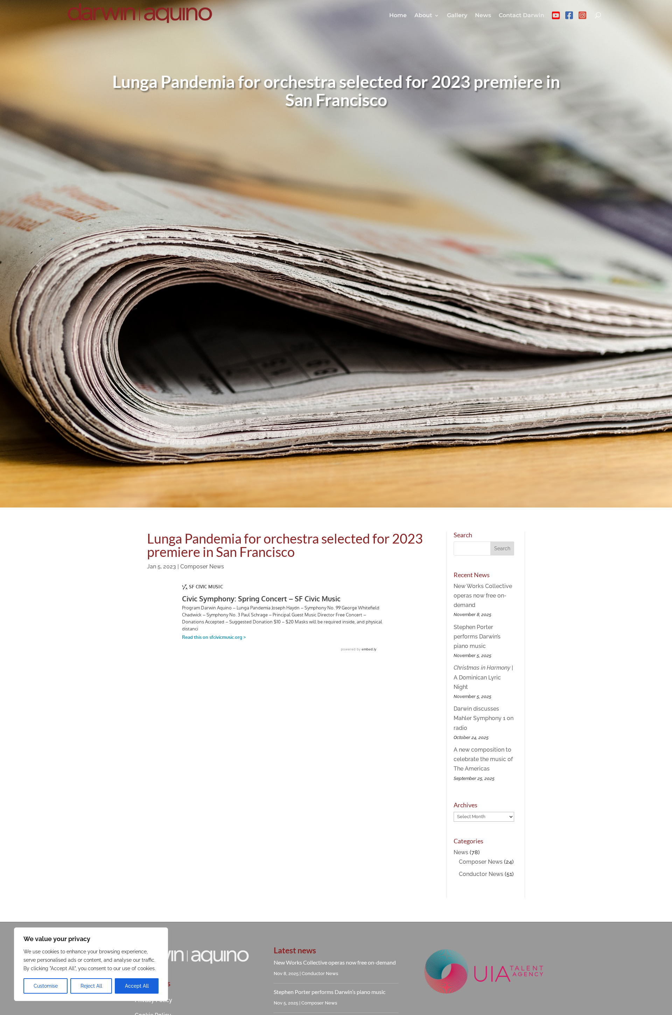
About (423, 15)
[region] (91, 964)
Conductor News (481, 874)
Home (398, 15)
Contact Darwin (521, 15)
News (483, 15)
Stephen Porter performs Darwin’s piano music (477, 636)
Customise (46, 986)
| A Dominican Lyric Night (483, 677)
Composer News (202, 566)
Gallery (457, 15)
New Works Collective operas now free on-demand (483, 595)
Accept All (137, 986)
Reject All (91, 986)
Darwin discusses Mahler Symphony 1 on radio (483, 718)
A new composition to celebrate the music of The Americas (483, 759)
